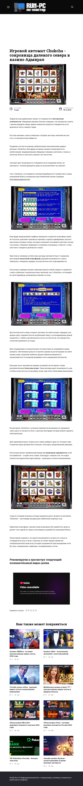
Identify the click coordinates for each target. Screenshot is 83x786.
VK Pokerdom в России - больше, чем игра (24, 759)
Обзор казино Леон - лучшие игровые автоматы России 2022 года (58, 725)
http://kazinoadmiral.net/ (20, 179)
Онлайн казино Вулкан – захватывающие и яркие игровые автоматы (55, 760)
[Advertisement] (41, 31)
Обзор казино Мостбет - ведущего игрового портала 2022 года (24, 725)
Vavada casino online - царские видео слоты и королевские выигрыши (23, 689)
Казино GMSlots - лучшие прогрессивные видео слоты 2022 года (22, 653)
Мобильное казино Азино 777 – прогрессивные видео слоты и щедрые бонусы (58, 689)
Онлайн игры (17, 100)
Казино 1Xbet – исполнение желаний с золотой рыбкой (56, 652)
